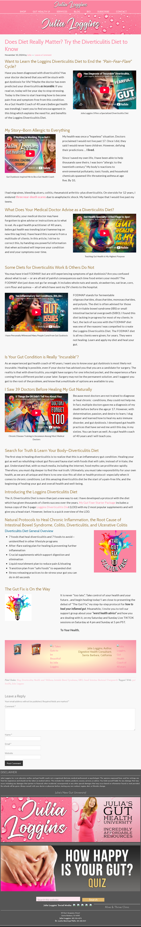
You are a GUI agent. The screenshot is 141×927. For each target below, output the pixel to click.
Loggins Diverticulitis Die (52, 507)
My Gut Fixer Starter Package (97, 502)
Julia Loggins (18, 684)
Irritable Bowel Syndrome (65, 680)
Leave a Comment (43, 55)
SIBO (80, 680)
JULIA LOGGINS (70, 4)
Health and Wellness (43, 680)
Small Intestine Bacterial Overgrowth (101, 680)
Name (8, 734)
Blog (19, 680)
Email (8, 744)
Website (9, 753)
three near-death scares (31, 197)
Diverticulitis (27, 680)
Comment (10, 706)
